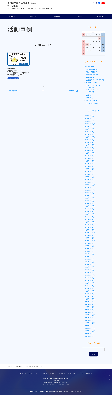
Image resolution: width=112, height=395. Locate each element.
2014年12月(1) (90, 251)
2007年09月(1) (90, 317)
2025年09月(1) (90, 132)
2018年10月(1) (90, 206)
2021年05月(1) (90, 179)
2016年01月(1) (90, 238)
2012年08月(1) (90, 278)
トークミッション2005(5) (94, 86)
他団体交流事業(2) (92, 100)
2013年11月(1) (90, 267)
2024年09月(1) (90, 142)
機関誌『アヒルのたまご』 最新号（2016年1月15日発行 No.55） (18, 73)
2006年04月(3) (90, 328)
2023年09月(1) (90, 153)
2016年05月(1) (90, 235)
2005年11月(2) (90, 331)
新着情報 (12, 16)
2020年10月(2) (90, 185)
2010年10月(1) (90, 296)
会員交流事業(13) (92, 74)
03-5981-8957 (51, 385)
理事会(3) (89, 98)
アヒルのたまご (13, 78)
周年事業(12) (91, 77)
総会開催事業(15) (92, 69)
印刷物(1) (89, 95)
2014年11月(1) (90, 254)
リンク (80, 373)
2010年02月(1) (90, 299)
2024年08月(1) (90, 145)
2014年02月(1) (90, 262)
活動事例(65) (89, 67)
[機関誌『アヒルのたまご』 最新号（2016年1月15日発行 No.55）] (18, 59)
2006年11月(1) (90, 325)
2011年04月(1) (90, 291)
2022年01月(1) (90, 171)
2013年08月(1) (90, 270)
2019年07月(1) (90, 198)
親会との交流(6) (92, 72)
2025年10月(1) (90, 129)
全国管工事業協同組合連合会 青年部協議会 (22, 4)
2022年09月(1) (90, 163)
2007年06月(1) (90, 320)
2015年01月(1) (90, 248)
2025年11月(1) (90, 126)
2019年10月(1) (90, 195)
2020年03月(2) (90, 190)
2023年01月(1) (90, 161)
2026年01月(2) (90, 124)
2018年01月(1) (90, 214)
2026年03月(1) (90, 118)
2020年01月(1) (90, 193)
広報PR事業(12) (92, 82)
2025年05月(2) (90, 137)
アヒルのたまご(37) (92, 104)
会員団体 (62, 373)
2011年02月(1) (90, 294)
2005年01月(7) (90, 336)
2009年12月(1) (90, 301)
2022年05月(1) (90, 169)
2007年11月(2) (90, 315)
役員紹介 (44, 373)
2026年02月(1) (90, 121)
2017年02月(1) (90, 227)
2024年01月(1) (90, 150)
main (43, 91)
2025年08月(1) (90, 134)
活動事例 (57, 16)
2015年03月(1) (90, 246)
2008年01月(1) (90, 312)
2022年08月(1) (90, 166)
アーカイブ (93, 111)
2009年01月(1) (90, 304)
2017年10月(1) (90, 217)
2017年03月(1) (90, 225)
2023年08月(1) (90, 156)
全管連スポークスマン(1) (95, 80)
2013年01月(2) (90, 275)
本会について (34, 16)
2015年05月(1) (90, 243)
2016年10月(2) (90, 232)
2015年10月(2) (90, 241)
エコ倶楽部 (78, 16)
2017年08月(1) (90, 219)
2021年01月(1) (90, 182)
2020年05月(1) (90, 187)
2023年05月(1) (90, 158)
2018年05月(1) (90, 211)
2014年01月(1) (90, 264)
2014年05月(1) (90, 259)
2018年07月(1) (90, 209)
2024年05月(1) (90, 148)
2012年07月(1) (90, 280)
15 (100, 44)
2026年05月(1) (90, 116)
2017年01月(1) (90, 230)
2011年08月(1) (90, 288)
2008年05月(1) (90, 310)
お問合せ (100, 16)
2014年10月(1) (90, 256)
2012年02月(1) (90, 283)
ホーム (9, 366)
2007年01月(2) (90, 323)
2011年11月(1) (90, 286)
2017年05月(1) (90, 222)
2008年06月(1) (90, 307)
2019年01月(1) (90, 203)
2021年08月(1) (90, 177)
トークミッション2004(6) (94, 91)
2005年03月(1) (90, 333)
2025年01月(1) (90, 140)
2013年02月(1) (90, 272)
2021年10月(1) (90, 174)
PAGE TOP (110, 377)
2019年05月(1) (90, 201)
